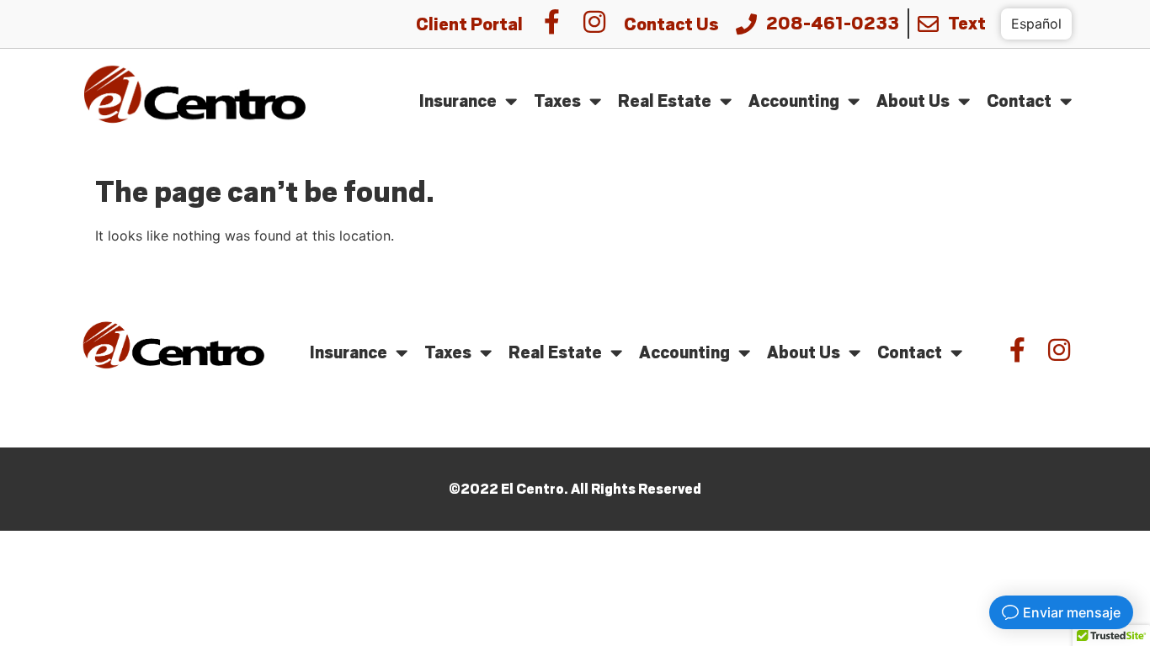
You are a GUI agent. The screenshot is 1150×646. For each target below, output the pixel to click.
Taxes (557, 100)
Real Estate (664, 100)
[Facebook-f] (552, 21)
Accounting (793, 100)
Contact (1019, 100)
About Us (913, 100)
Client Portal (469, 24)
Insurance (458, 100)
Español (1036, 23)
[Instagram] (594, 21)
